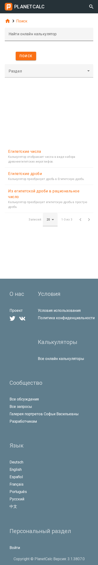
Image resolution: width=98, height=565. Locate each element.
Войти (15, 547)
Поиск (21, 21)
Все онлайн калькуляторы (61, 358)
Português (18, 491)
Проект (16, 310)
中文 (13, 506)
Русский (17, 499)
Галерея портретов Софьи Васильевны (44, 414)
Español (16, 477)
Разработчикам (23, 421)
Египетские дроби (25, 173)
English (16, 469)
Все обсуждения (24, 399)
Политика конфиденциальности (66, 318)
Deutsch (16, 462)
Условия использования (59, 310)
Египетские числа (24, 151)
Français (17, 484)
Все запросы (21, 406)
